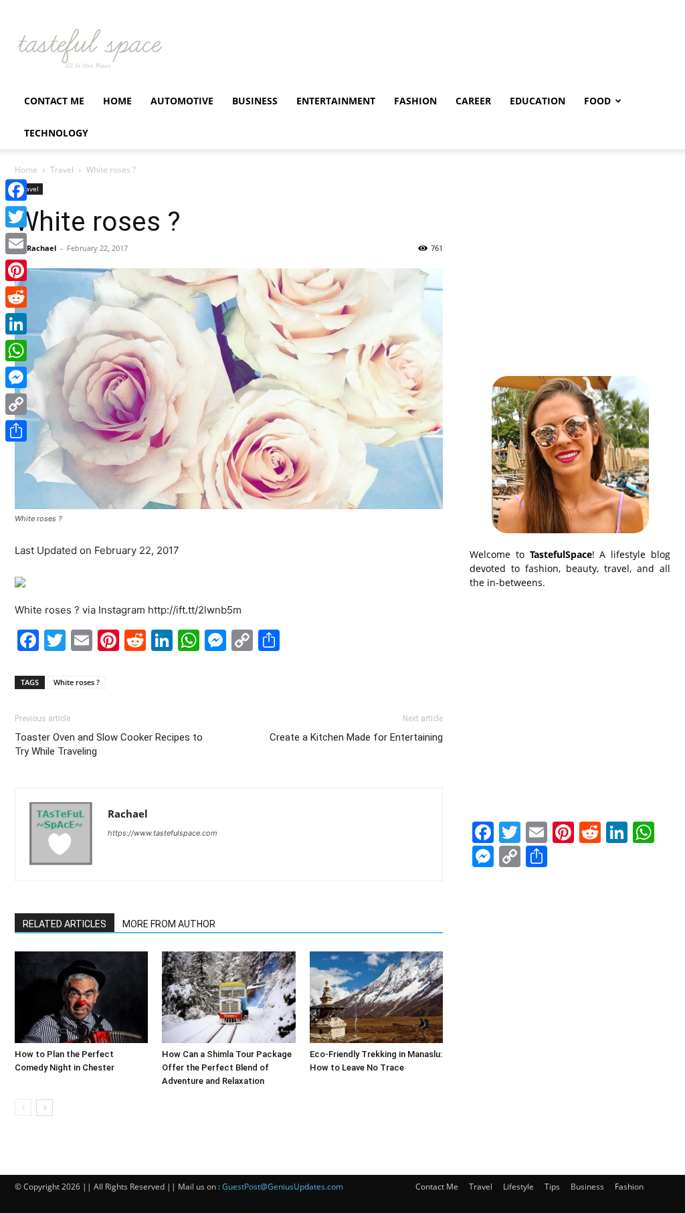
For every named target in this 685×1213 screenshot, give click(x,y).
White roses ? (77, 682)
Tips (552, 1186)
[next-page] (44, 1107)
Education (537, 100)
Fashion (415, 100)
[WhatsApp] (16, 350)
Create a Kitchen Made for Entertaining (356, 737)
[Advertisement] (570, 267)
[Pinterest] (16, 270)
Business (255, 100)
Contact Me (54, 100)
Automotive (182, 100)
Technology (56, 132)
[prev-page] (23, 1107)
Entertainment (335, 100)
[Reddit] (16, 297)
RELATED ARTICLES (64, 924)
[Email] (16, 243)
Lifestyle (518, 1186)
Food (597, 100)
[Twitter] (16, 216)
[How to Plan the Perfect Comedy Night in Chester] (81, 997)
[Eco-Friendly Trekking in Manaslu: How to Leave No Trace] (376, 997)
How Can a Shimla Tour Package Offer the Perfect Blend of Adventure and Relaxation (227, 1067)
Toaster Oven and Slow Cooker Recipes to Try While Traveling (109, 744)
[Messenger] (16, 377)
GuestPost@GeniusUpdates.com (282, 1186)
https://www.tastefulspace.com (162, 833)
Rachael (41, 248)
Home (117, 100)
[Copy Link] (16, 404)
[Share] (16, 430)
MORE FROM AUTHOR (168, 924)
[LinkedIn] (16, 323)
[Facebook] (16, 190)
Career (473, 100)
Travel (62, 169)
